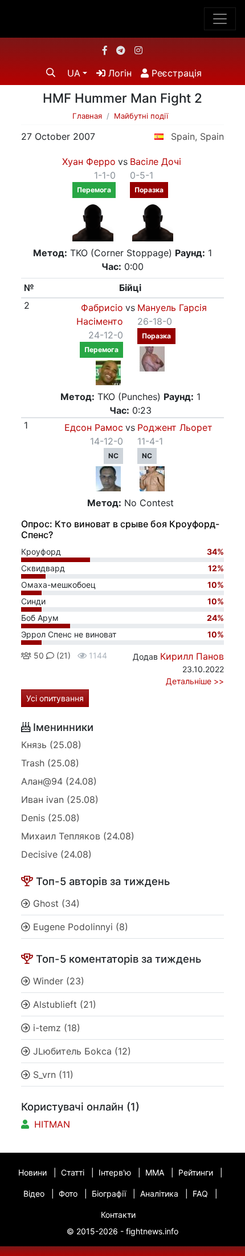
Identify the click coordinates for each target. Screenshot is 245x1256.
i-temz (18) (55, 1027)
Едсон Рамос (93, 427)
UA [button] (73, 73)
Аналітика (159, 1193)
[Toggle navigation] (220, 18)
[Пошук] (51, 72)
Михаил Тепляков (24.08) (77, 836)
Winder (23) (57, 981)
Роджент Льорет (175, 427)
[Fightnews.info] (123, 19)
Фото (68, 1193)
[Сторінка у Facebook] (104, 50)
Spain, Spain (197, 136)
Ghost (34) (55, 903)
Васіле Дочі (155, 161)
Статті (72, 1172)
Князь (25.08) (51, 744)
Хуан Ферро (89, 161)
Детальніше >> (195, 681)
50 (37, 655)
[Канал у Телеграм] (121, 50)
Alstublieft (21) (63, 1004)
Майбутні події (141, 115)
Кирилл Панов (192, 656)
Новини (32, 1172)
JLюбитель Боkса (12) (80, 1051)
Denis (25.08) (50, 817)
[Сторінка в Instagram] (138, 50)
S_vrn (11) (52, 1074)
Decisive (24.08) (56, 854)
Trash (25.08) (50, 763)
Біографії (109, 1193)
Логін (118, 73)
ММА (154, 1172)
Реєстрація (175, 73)
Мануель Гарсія (172, 307)
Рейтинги (195, 1172)
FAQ (200, 1193)
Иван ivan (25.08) (60, 799)
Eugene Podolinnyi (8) (79, 926)
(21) (62, 655)
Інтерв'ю (115, 1172)
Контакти (118, 1214)
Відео (33, 1193)
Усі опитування (55, 698)
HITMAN (52, 1124)
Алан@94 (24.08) (59, 781)
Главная (87, 115)
